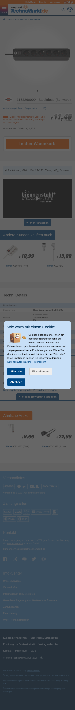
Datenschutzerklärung (19, 361)
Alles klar (16, 371)
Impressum (40, 361)
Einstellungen (41, 371)
